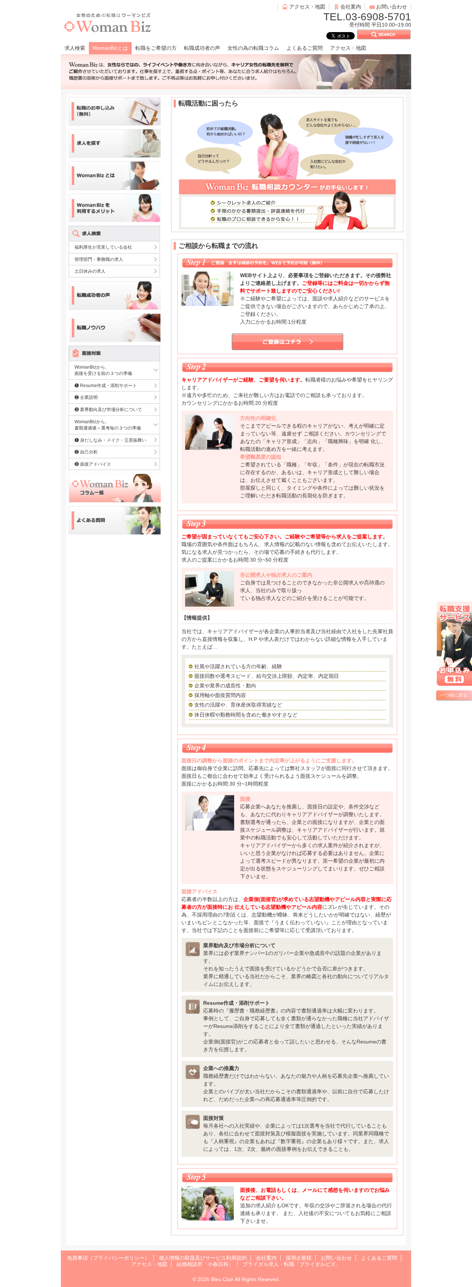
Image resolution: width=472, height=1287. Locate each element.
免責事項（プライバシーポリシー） (108, 1258)
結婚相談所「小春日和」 (205, 1264)
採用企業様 (299, 1258)
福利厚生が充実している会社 (103, 247)
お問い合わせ (391, 7)
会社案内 (350, 7)
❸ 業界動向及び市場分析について (108, 409)
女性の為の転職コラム (253, 48)
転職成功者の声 (202, 48)
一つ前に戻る (454, 695)
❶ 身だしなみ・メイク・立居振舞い (110, 440)
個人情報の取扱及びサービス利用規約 (203, 1258)
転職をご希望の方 (156, 48)
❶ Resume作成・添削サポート (105, 385)
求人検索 (75, 48)
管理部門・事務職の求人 (98, 259)
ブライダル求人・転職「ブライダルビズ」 (292, 1264)
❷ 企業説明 (86, 397)
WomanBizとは (110, 48)
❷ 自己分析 (86, 451)
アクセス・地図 (307, 7)
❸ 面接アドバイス (92, 464)
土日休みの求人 (89, 271)
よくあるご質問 (305, 48)
